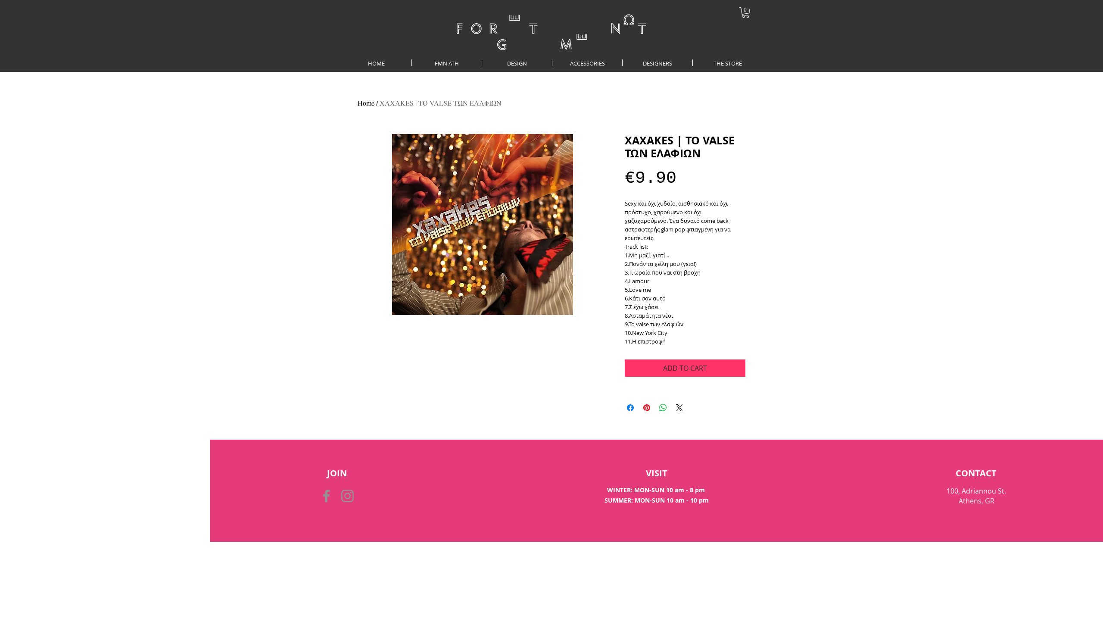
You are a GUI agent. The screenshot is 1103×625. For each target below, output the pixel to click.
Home (366, 102)
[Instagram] (347, 495)
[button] (745, 12)
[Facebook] (326, 495)
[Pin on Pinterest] (647, 408)
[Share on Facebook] (630, 408)
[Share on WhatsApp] (663, 408)
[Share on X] (679, 408)
